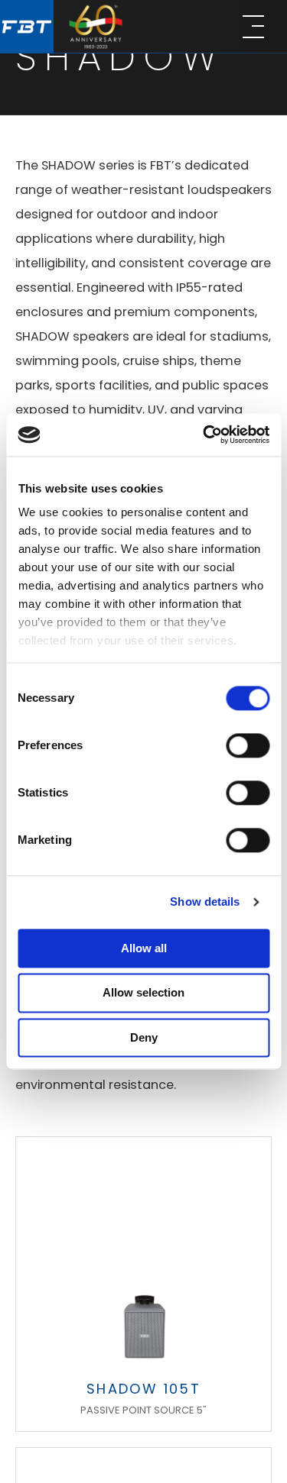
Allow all (144, 948)
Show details (205, 901)
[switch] (247, 745)
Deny (144, 1037)
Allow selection (143, 993)
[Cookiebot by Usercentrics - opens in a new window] (204, 434)
